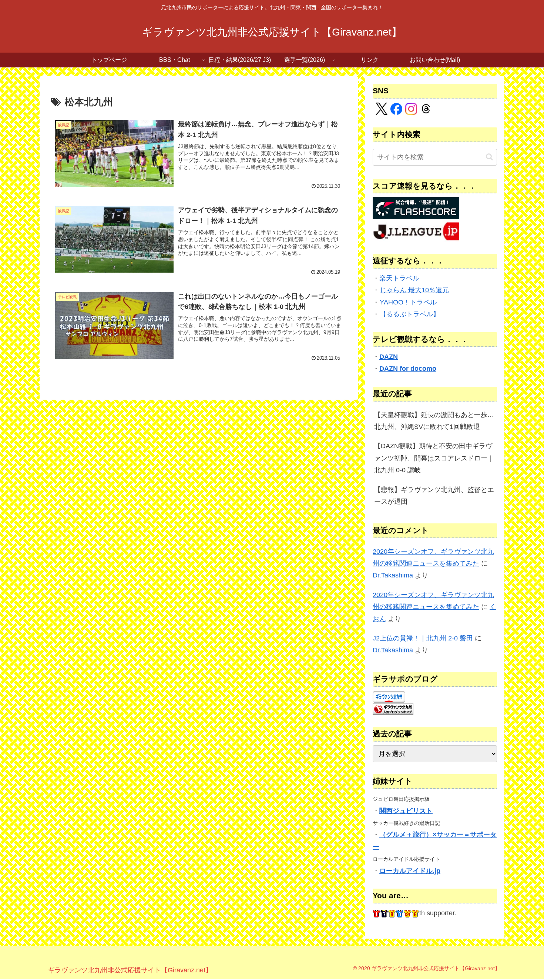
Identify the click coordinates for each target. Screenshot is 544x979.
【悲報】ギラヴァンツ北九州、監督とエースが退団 (434, 495)
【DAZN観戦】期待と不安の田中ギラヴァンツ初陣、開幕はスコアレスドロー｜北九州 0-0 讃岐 (434, 458)
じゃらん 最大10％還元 (414, 290)
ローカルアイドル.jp (409, 871)
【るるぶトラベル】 (410, 314)
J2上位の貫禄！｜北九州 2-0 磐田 (423, 638)
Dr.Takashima (393, 575)
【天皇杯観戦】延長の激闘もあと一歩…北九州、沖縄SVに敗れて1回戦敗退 (434, 420)
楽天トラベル (399, 278)
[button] (489, 157)
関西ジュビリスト (406, 811)
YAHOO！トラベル (408, 302)
